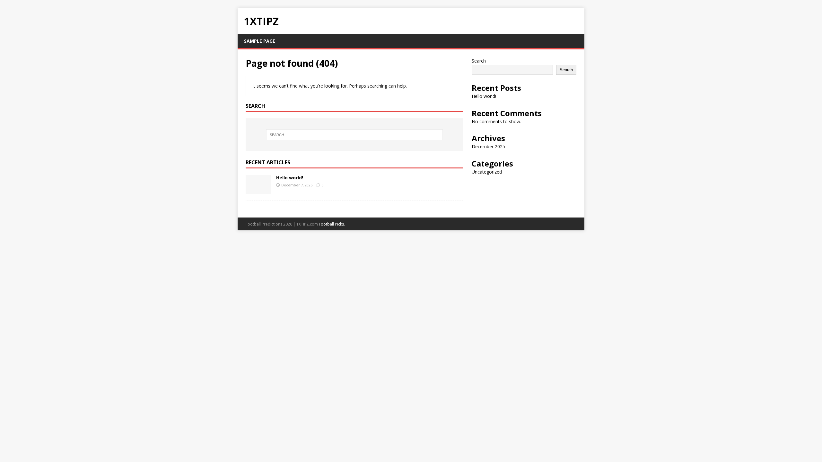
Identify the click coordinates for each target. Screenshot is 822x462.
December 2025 (488, 146)
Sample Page (259, 41)
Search (479, 61)
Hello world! (289, 178)
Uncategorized (487, 172)
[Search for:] (354, 134)
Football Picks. (332, 224)
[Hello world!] (258, 190)
